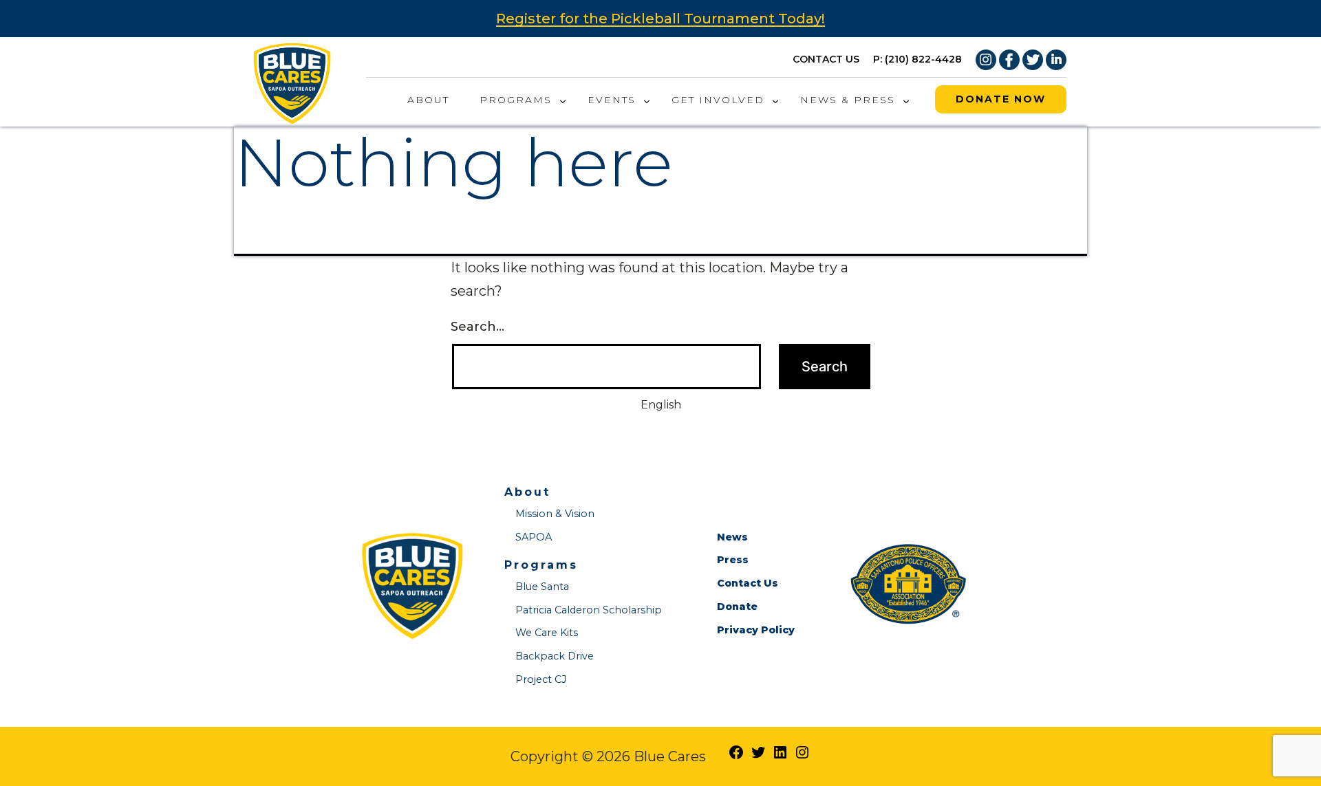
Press (733, 560)
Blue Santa (542, 586)
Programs (516, 100)
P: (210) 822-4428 (917, 59)
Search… (477, 326)
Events (612, 100)
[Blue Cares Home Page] (292, 80)
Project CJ (540, 679)
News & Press (847, 100)
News (732, 537)
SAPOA (533, 537)
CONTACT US (826, 59)
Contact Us (747, 583)
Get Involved (718, 100)
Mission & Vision (554, 513)
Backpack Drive (554, 656)
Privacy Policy (756, 630)
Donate (737, 606)
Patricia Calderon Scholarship (588, 610)
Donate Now (1001, 99)
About (428, 100)
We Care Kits (546, 632)
